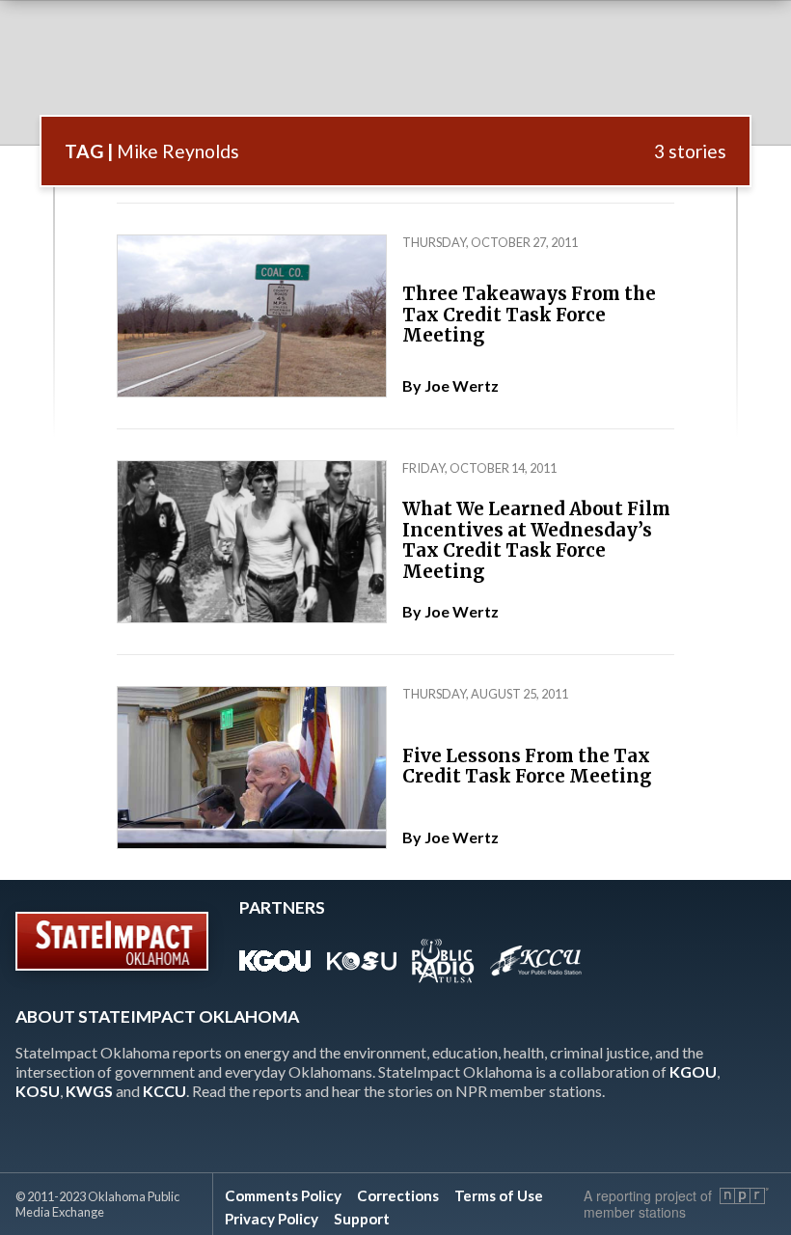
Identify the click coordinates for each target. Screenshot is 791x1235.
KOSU (37, 1091)
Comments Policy (283, 1195)
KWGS (89, 1091)
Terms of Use (498, 1195)
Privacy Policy (271, 1218)
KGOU (693, 1071)
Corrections (398, 1195)
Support (362, 1218)
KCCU (164, 1091)
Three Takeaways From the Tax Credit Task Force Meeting (529, 314)
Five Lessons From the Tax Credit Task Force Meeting (526, 766)
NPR (744, 1196)
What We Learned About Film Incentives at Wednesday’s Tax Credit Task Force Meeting (536, 540)
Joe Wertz (461, 385)
